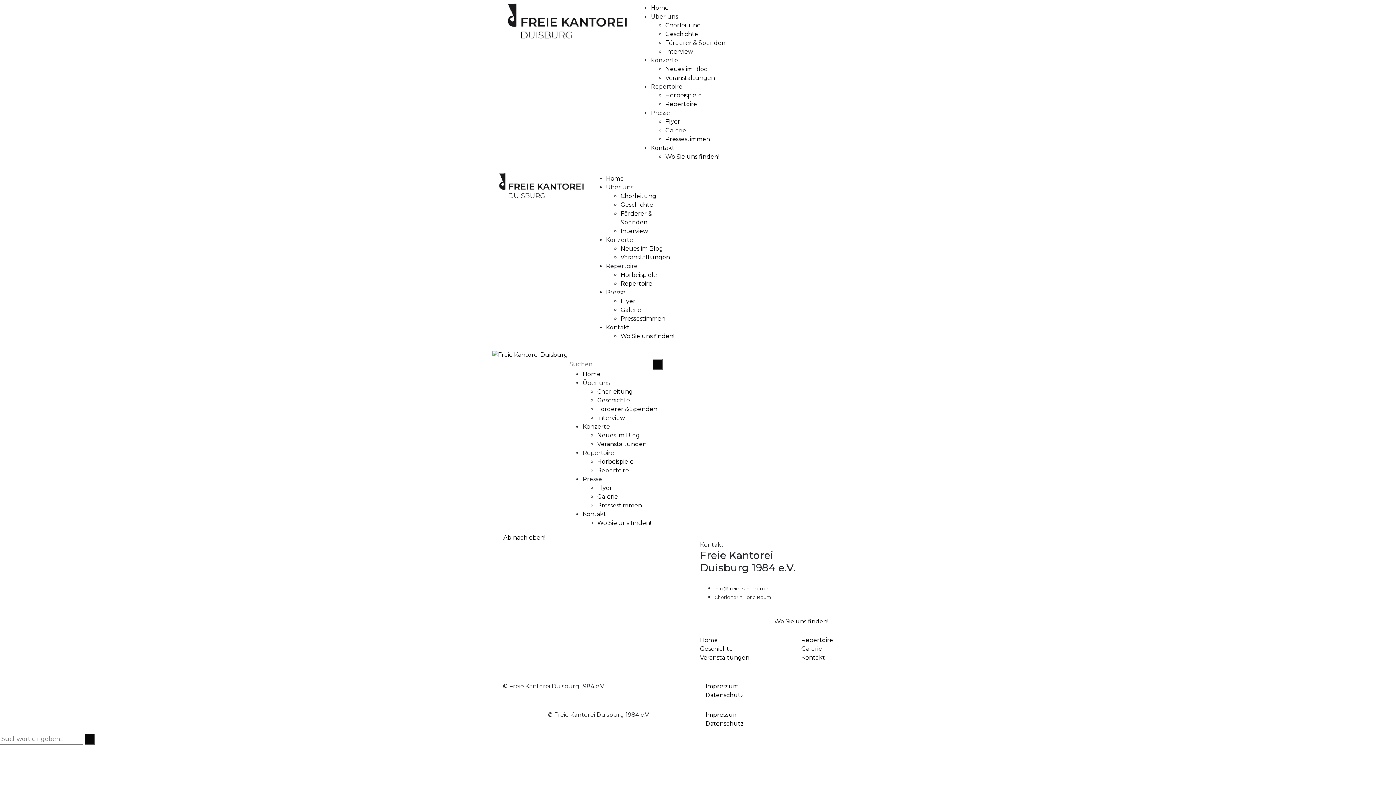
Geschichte (716, 648)
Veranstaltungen (725, 657)
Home (709, 640)
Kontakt (813, 657)
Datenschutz (724, 695)
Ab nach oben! (523, 537)
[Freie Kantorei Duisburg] (530, 354)
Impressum (722, 686)
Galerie (811, 648)
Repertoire (817, 640)
